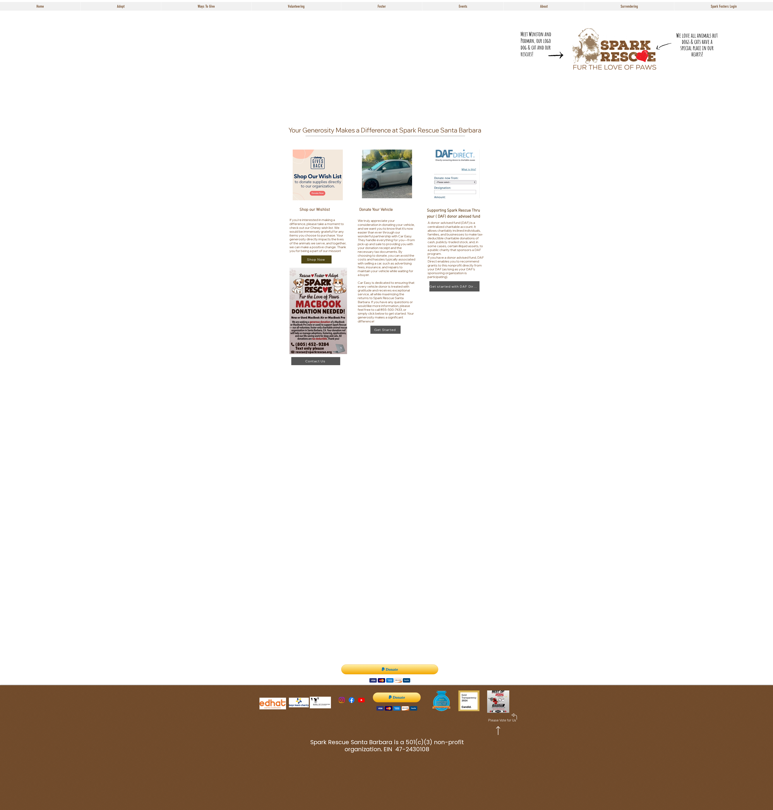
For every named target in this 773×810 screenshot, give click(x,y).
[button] (120, 6)
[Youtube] (361, 700)
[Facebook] (351, 700)
